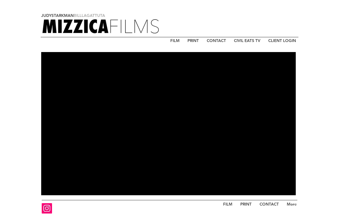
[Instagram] (47, 208)
